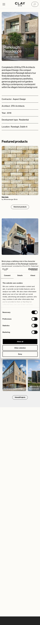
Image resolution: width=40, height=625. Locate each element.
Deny (20, 354)
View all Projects (20, 397)
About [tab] (32, 275)
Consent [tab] (7, 275)
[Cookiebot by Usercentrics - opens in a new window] (28, 269)
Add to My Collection (12, 57)
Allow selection (20, 348)
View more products (20, 207)
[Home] (20, 4)
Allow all (20, 341)
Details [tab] (20, 275)
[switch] (34, 319)
